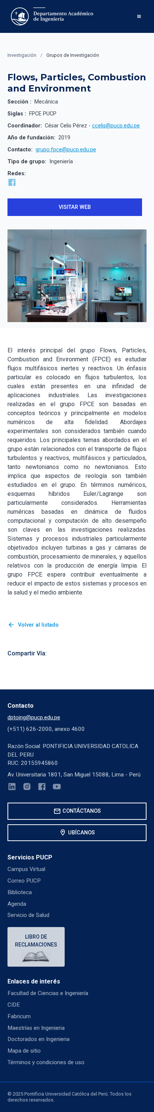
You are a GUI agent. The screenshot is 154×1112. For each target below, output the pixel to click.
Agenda (16, 904)
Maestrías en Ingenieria (36, 1028)
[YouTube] (56, 788)
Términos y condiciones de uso (45, 1062)
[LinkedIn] (11, 788)
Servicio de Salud (28, 915)
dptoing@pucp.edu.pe (33, 717)
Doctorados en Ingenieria (38, 1039)
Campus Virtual (26, 869)
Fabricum (19, 1016)
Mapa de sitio (24, 1050)
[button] (139, 16)
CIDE (13, 1004)
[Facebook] (41, 788)
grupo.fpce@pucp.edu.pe (66, 149)
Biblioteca (19, 892)
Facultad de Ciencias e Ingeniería (47, 993)
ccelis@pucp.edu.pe (116, 126)
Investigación (21, 55)
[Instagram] (26, 788)
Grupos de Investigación (72, 55)
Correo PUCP (24, 880)
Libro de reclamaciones (36, 941)
